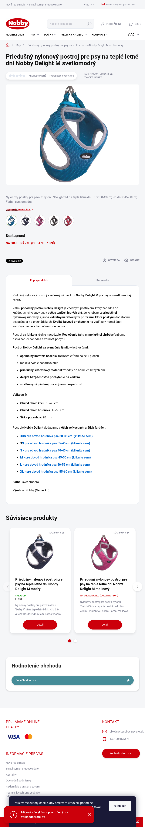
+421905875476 (119, 738)
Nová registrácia (15, 4)
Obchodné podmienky (18, 780)
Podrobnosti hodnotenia (61, 75)
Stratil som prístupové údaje (45, 4)
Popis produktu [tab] (39, 280)
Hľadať (89, 23)
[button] (69, 641)
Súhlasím (120, 806)
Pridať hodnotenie (25, 680)
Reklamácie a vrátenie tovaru (23, 786)
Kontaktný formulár (121, 753)
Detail (40, 624)
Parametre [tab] (102, 280)
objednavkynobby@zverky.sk (127, 731)
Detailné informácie (18, 209)
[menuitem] (16, 34)
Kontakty (11, 774)
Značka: (93, 77)
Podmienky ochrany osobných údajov (23, 794)
